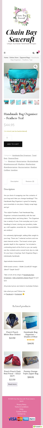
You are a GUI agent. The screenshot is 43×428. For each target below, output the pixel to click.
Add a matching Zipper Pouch (22, 278)
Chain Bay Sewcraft (21, 35)
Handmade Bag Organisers (21, 155)
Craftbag (7, 170)
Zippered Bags (13, 158)
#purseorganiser (24, 167)
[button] (35, 67)
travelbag (14, 170)
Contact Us (21, 414)
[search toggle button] (33, 53)
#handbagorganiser (11, 167)
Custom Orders (21, 412)
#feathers (21, 164)
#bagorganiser (21, 161)
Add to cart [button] (12, 322)
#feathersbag (30, 164)
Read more (12, 384)
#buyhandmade (32, 161)
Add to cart (13, 144)
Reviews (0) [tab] (30, 181)
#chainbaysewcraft (10, 164)
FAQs (21, 409)
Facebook (9, 294)
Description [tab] (15, 181)
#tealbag (34, 167)
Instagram (18, 294)
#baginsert (12, 161)
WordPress (29, 424)
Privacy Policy (21, 404)
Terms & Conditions (21, 407)
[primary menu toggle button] (5, 53)
